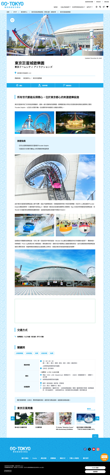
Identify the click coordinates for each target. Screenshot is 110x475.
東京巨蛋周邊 (37, 78)
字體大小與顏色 (74, 458)
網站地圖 (43, 458)
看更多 (89, 409)
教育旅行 (98, 1)
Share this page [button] (104, 7)
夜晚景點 (29, 353)
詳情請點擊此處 (7, 471)
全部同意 (95, 471)
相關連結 (53, 458)
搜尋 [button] (100, 7)
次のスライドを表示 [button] (97, 418)
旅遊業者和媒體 (89, 1)
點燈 (51, 353)
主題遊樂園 (19, 353)
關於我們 (85, 458)
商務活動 (106, 1)
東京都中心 (27, 78)
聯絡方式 (62, 458)
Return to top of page (95, 436)
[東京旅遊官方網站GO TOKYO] (12, 5)
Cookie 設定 (95, 467)
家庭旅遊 (44, 353)
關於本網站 (25, 458)
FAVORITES (107, 7)
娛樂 (36, 353)
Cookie (34, 458)
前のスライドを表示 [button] (13, 418)
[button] (65, 7)
